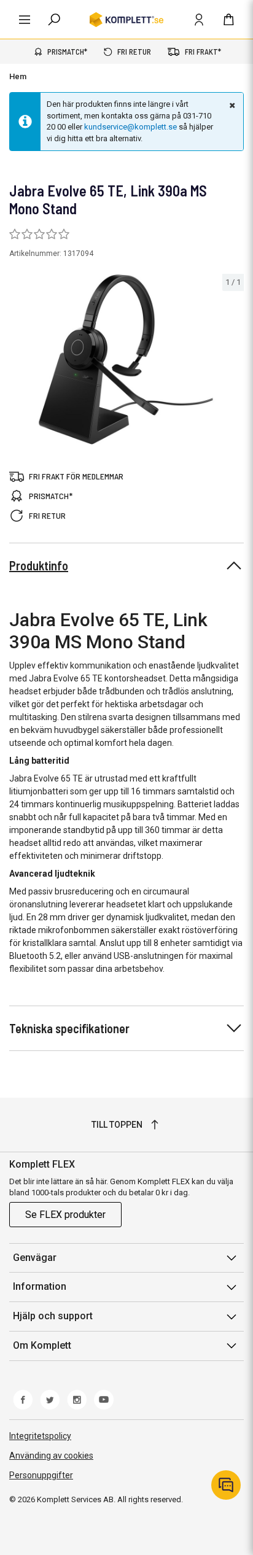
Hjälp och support (53, 1316)
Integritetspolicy (40, 1436)
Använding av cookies (51, 1455)
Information (39, 1286)
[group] (126, 360)
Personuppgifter (41, 1475)
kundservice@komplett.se (130, 126)
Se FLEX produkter (65, 1214)
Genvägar (34, 1257)
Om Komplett (42, 1345)
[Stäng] (231, 105)
